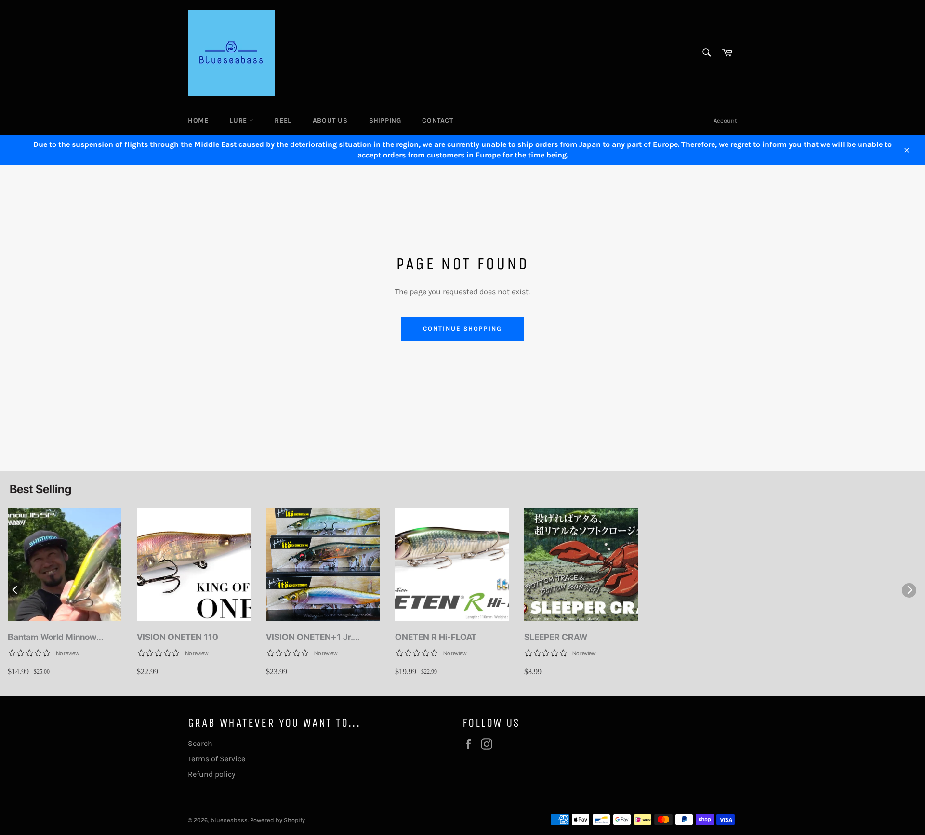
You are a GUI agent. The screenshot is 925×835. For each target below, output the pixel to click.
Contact (437, 121)
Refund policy (211, 774)
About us (330, 121)
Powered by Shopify (277, 819)
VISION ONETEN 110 (177, 637)
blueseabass (229, 819)
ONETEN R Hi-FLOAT (435, 637)
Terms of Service (216, 758)
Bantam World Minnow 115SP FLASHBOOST (52, 637)
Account (725, 120)
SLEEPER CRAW (555, 637)
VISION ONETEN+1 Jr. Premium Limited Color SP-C (322, 637)
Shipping (385, 121)
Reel (283, 121)
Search (200, 743)
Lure (239, 121)
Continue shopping (462, 328)
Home (198, 121)
